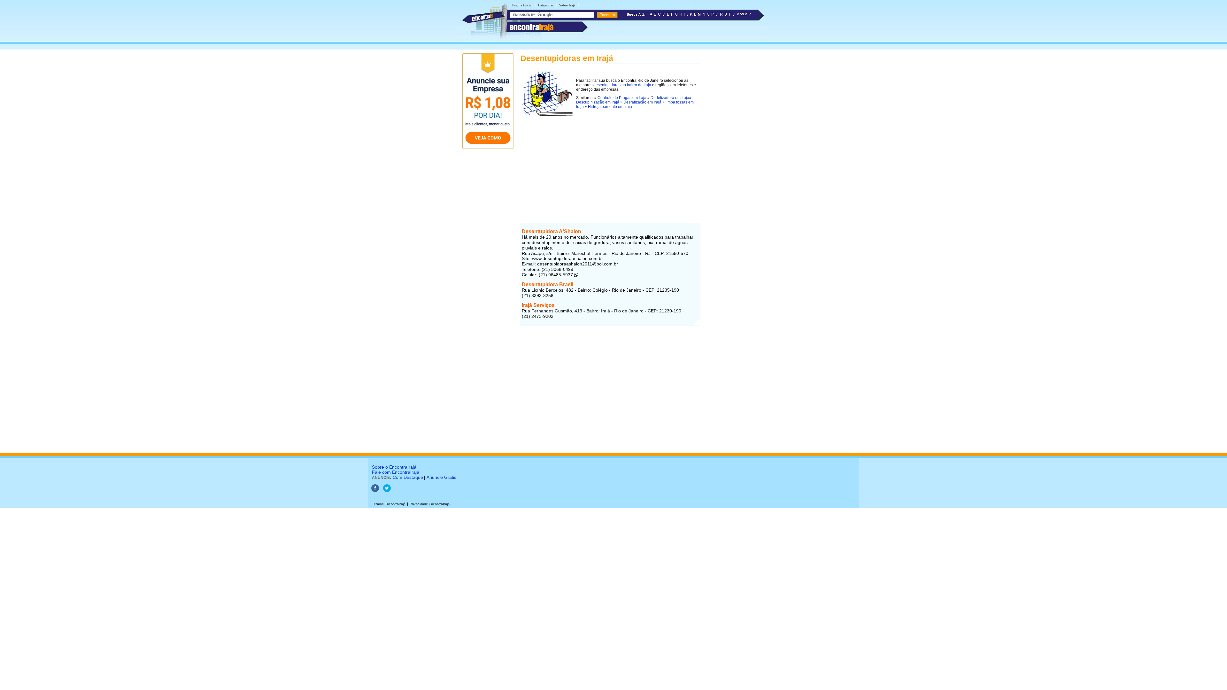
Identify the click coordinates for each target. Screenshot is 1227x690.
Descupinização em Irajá (597, 102)
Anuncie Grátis (441, 477)
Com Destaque (408, 477)
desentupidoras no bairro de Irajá (622, 85)
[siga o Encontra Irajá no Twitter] (387, 490)
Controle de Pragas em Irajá (622, 98)
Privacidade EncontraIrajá (430, 504)
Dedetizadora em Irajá (670, 98)
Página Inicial (522, 5)
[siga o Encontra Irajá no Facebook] (375, 490)
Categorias (545, 5)
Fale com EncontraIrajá (395, 472)
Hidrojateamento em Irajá (610, 106)
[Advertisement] (610, 162)
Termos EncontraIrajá (388, 504)
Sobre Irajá (567, 5)
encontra (531, 27)
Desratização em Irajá (642, 102)
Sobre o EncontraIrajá (394, 467)
